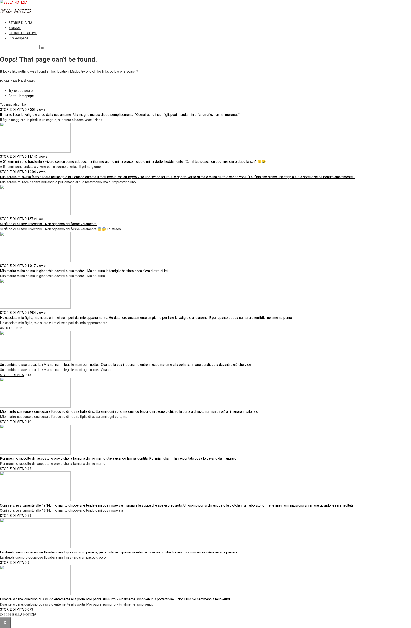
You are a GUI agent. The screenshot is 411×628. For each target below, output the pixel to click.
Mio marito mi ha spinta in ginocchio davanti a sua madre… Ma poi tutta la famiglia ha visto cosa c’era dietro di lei (84, 271)
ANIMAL (15, 28)
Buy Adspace (18, 38)
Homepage (25, 96)
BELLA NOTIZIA (15, 11)
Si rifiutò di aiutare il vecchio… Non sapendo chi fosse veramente (48, 224)
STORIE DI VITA (20, 23)
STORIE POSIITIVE (23, 33)
